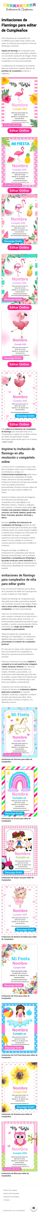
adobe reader (7, 442)
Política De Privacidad (11, 1193)
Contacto (6, 1200)
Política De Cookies (10, 1190)
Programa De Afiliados (11, 1196)
